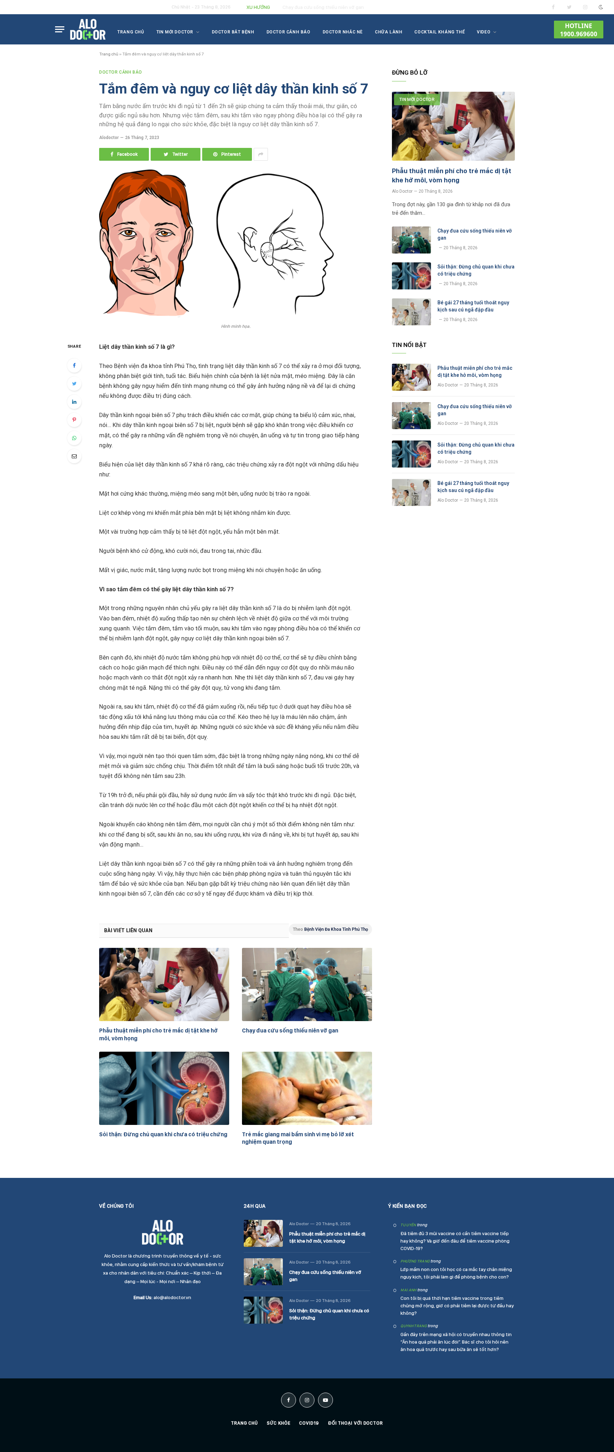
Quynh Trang (413, 1326)
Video (483, 32)
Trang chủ (130, 32)
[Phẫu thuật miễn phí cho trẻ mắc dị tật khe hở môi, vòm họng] (164, 984)
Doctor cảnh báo (288, 32)
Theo (330, 929)
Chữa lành (388, 32)
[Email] (74, 456)
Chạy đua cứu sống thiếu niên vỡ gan (323, 7)
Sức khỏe (278, 1423)
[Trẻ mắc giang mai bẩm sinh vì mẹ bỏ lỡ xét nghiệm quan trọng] (307, 1088)
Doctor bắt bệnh (233, 32)
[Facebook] (74, 365)
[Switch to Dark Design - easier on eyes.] (600, 7)
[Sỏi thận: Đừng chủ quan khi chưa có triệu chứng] (164, 1088)
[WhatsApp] (74, 438)
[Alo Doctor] (88, 29)
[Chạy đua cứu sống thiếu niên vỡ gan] (307, 984)
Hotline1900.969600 (578, 30)
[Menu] (59, 29)
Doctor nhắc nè (343, 32)
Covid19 (309, 1423)
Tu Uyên (408, 1225)
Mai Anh (408, 1290)
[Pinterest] (74, 420)
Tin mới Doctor (174, 32)
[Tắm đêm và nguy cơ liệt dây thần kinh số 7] (216, 315)
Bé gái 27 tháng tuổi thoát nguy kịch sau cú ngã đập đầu (473, 306)
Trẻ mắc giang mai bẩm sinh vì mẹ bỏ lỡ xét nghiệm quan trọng (298, 1138)
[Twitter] (74, 384)
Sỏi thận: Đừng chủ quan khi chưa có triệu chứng (163, 1134)
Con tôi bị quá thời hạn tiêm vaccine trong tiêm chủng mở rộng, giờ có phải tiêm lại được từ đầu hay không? (457, 1305)
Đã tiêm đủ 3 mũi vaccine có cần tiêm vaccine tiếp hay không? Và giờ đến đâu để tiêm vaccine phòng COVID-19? (455, 1241)
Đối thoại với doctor (355, 1423)
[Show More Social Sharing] (261, 154)
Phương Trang (415, 1261)
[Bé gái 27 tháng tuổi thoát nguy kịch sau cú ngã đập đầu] (411, 311)
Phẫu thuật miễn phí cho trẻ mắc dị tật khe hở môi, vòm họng (158, 1034)
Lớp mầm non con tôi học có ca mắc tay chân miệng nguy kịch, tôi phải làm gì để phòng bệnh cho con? (456, 1273)
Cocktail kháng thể (439, 32)
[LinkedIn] (74, 402)
